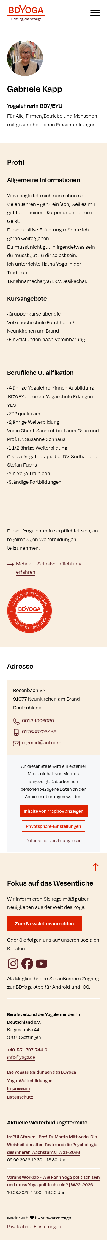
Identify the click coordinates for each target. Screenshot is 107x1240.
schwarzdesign (56, 1218)
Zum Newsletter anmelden (44, 923)
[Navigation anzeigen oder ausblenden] (95, 13)
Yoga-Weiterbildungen (30, 1080)
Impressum (18, 1088)
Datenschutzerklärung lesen (54, 840)
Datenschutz (20, 1097)
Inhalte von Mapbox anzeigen (54, 811)
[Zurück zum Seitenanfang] (96, 867)
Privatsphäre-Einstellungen (53, 826)
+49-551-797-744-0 (27, 1050)
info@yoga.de (21, 1057)
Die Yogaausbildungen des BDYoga (41, 1072)
